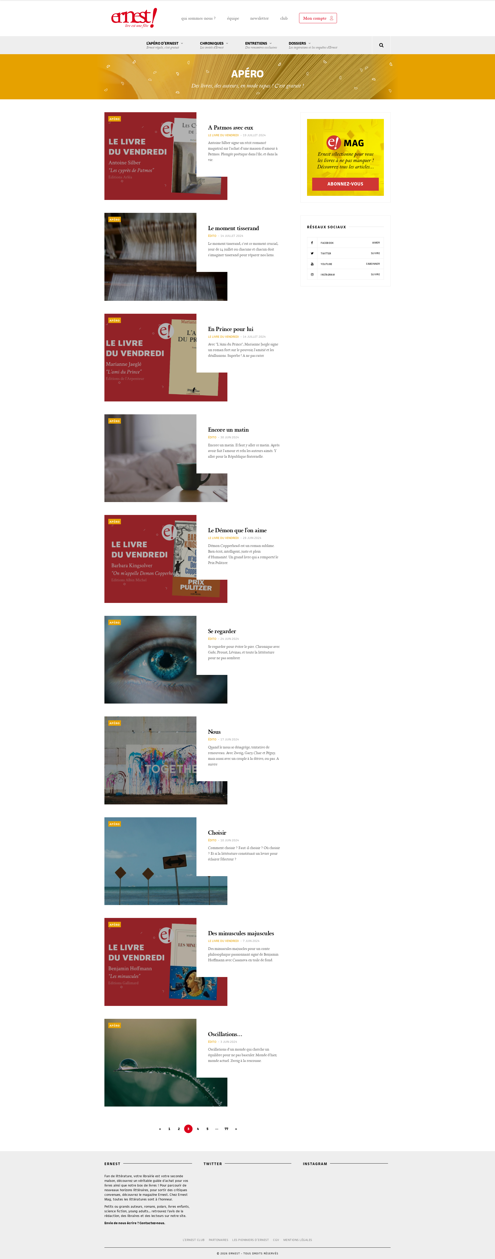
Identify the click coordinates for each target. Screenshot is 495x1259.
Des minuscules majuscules (241, 933)
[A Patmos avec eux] (165, 156)
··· (216, 1129)
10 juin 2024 (229, 840)
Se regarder (222, 631)
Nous (214, 732)
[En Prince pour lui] (165, 357)
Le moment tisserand (233, 228)
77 (226, 1129)
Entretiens (261, 45)
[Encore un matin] (165, 458)
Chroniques (212, 45)
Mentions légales (297, 1240)
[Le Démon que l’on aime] (165, 559)
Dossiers (313, 45)
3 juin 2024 (228, 1042)
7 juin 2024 (251, 941)
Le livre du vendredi (223, 135)
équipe (233, 18)
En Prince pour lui (230, 329)
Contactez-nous (151, 1223)
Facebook (350, 243)
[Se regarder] (165, 660)
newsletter (259, 18)
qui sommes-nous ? (198, 18)
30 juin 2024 (229, 437)
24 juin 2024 (229, 639)
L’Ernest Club (194, 1240)
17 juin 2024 (229, 739)
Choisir (217, 832)
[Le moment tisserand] (165, 257)
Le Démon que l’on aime (237, 530)
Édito (212, 236)
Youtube (350, 264)
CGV (276, 1240)
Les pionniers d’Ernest (250, 1240)
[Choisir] (165, 861)
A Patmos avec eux (230, 127)
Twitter (350, 253)
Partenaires (218, 1240)
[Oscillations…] (165, 1063)
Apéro (115, 119)
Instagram (350, 274)
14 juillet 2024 (231, 236)
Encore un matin (228, 429)
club (284, 18)
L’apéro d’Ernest (162, 45)
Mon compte (314, 18)
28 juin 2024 (252, 538)
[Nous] (165, 760)
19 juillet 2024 (254, 135)
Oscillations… (225, 1034)
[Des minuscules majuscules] (165, 962)
